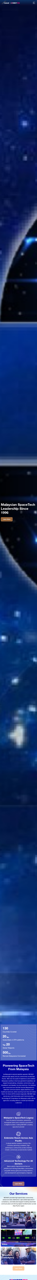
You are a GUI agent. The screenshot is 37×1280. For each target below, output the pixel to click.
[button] (2, 512)
